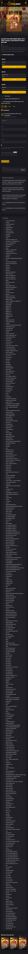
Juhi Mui (7, 499)
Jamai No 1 (8, 490)
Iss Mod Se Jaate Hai (10, 477)
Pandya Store (8, 701)
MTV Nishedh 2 (9, 665)
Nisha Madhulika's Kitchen (11, 694)
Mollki (7, 646)
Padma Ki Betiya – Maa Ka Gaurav (12, 699)
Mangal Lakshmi (9, 605)
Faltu (7, 408)
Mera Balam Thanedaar (10, 627)
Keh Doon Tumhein (9, 537)
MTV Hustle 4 (8, 661)
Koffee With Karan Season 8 (11, 554)
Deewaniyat (8, 364)
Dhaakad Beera (9, 366)
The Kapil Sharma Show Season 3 (12, 858)
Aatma (7, 237)
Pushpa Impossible (10, 723)
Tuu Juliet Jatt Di (9, 880)
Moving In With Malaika (10, 649)
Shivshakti (8, 802)
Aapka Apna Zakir (9, 231)
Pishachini (8, 713)
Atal (6, 260)
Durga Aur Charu (9, 402)
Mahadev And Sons (10, 595)
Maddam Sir (8, 591)
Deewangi (8, 362)
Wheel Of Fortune (9, 903)
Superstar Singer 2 (10, 822)
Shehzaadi (8, 795)
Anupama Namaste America (11, 253)
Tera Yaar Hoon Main (10, 836)
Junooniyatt (8, 501)
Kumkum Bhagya (9, 561)
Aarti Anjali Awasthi (10, 232)
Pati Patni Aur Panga (10, 709)
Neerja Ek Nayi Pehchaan (11, 689)
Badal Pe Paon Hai (9, 273)
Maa (7, 586)
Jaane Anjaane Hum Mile (11, 482)
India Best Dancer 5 (10, 451)
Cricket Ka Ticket (9, 342)
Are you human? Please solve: (7, 152)
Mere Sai (7, 632)
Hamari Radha (8, 434)
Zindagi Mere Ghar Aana (10, 926)
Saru (7, 769)
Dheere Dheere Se (9, 373)
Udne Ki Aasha (9, 885)
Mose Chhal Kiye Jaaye (10, 648)
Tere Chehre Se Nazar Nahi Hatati (12, 841)
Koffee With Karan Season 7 (11, 552)
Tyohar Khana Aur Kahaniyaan (12, 882)
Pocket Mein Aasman (10, 714)
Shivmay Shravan (9, 800)
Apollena (7, 256)
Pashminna (8, 708)
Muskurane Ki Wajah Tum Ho (11, 675)
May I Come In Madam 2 (10, 617)
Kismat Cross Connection (11, 549)
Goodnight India (9, 424)
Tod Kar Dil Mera (9, 867)
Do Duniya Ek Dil (9, 390)
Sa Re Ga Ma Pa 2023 (10, 747)
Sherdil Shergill (9, 797)
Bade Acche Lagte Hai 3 (10, 277)
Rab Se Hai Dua (9, 733)
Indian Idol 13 (8, 465)
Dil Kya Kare (8, 384)
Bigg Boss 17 (8, 309)
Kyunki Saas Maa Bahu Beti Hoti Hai (13, 569)
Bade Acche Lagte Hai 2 (10, 275)
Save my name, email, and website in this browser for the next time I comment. (13, 148)
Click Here (14, 66)
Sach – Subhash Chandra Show (12, 759)
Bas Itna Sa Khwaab (10, 292)
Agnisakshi (8, 246)
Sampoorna (8, 762)
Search (3, 167)
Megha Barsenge (9, 622)
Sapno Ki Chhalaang (10, 767)
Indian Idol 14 (8, 467)
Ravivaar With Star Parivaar (11, 740)
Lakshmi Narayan (9, 574)
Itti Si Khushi (8, 479)
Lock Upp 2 (8, 585)
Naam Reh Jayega (9, 684)
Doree (7, 393)
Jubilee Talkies (9, 497)
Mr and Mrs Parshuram (10, 651)
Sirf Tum (7, 808)
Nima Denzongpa (9, 692)
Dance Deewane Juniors (11, 354)
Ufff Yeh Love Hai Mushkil (11, 889)
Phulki (7, 711)
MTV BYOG (8, 653)
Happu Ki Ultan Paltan (10, 436)
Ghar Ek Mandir (9, 417)
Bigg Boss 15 (8, 306)
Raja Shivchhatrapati (10, 737)
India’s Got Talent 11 (10, 461)
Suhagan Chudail (9, 817)
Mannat (7, 608)
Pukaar (7, 720)
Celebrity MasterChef (10, 321)
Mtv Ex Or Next (9, 656)
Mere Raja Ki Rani (9, 629)
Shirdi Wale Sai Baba (10, 798)
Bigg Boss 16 (8, 308)
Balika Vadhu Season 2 (10, 285)
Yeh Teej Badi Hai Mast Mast (11, 918)
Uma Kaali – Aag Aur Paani (11, 891)
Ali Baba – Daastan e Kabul (11, 249)
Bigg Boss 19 (8, 313)
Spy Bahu (8, 814)
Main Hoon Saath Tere (10, 600)
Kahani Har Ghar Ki (9, 509)
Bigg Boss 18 (8, 311)
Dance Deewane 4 (9, 352)
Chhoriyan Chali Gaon (10, 333)
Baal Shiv (8, 265)
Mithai (7, 641)
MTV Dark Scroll (9, 655)
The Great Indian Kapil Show (11, 851)
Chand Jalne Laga (9, 328)
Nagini (7, 685)
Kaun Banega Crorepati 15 (11, 525)
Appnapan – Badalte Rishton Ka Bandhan (14, 258)
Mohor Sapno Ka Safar (10, 643)
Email (2, 133)
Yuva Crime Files (9, 921)
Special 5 (8, 812)
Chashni (7, 331)
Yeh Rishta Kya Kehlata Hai (11, 916)
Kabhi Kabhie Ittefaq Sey (11, 504)
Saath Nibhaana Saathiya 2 (11, 752)
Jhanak (7, 496)
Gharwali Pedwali (9, 419)
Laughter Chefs (9, 579)
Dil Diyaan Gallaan (9, 381)
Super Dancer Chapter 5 (11, 820)
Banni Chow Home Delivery (11, 287)
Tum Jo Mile (8, 875)
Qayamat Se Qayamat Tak (11, 728)
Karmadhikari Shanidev (10, 516)
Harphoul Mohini (9, 437)
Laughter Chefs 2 (9, 581)
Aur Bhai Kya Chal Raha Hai (11, 261)
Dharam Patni (8, 369)
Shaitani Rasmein (9, 785)
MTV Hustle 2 (8, 658)
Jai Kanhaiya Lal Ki (9, 489)
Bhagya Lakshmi (9, 299)
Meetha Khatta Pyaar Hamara (12, 620)
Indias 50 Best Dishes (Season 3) (12, 472)
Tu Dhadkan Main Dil (10, 870)
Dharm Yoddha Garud (10, 371)
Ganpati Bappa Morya (10, 415)
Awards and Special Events (11, 263)
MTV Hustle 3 (8, 660)
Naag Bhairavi (8, 679)
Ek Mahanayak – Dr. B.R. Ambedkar (13, 403)
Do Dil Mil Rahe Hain (10, 386)
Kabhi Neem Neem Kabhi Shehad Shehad (14, 506)
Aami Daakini (8, 225)
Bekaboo (8, 294)
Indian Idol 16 (8, 470)
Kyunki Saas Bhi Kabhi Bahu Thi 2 (12, 98)
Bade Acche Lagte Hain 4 (11, 278)
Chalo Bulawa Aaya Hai (10, 326)
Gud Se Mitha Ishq (9, 429)
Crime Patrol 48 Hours (10, 347)
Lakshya (7, 578)
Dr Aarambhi (8, 396)
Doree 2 (7, 395)
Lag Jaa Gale (8, 573)
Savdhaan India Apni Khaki (11, 778)
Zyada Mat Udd (9, 928)
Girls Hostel (8, 422)
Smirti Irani (7, 103)
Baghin (7, 280)
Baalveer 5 (8, 270)
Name (2, 126)
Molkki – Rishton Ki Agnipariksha (12, 644)
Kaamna (7, 502)
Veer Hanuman (9, 897)
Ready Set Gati (9, 742)
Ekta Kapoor (7, 96)
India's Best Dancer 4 (10, 456)
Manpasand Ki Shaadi (10, 610)
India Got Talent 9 (9, 453)
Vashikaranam (8, 894)
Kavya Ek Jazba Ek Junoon (11, 535)
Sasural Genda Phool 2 (10, 771)
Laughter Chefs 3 (9, 583)
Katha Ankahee (9, 523)
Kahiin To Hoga (9, 511)
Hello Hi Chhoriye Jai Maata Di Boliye (13, 441)
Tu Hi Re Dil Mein (9, 872)
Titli (6, 865)
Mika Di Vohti (8, 638)
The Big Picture (9, 850)
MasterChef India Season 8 (11, 614)
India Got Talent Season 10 (11, 455)
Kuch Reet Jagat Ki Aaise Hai (11, 559)
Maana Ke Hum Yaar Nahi (11, 588)
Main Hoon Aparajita (10, 598)
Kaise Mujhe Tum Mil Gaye (11, 514)
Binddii (7, 318)
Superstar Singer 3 (10, 824)
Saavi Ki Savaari (9, 755)
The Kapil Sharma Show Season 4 (12, 860)
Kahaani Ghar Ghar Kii (10, 508)
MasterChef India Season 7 (11, 612)
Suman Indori (8, 819)
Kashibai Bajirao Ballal (10, 518)
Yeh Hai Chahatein (9, 911)
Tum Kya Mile (8, 877)
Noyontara (8, 696)
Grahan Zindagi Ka (9, 426)
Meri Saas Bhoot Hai (10, 636)
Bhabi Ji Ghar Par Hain (10, 296)
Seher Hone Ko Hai (9, 779)
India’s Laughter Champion (11, 463)
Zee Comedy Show (10, 923)
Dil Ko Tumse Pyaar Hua (10, 383)
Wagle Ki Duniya (9, 901)
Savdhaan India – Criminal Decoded (13, 776)
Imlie (7, 448)
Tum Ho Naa (8, 873)
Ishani (7, 473)
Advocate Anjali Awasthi (11, 243)
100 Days (8, 222)
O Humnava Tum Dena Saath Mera (12, 697)
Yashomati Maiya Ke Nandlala (11, 908)
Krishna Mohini (9, 555)
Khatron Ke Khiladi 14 (10, 542)
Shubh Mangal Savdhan (10, 807)
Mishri (7, 639)
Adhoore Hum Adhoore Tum (11, 239)
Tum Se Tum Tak (9, 879)
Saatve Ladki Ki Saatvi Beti (11, 754)
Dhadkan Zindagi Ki (10, 367)
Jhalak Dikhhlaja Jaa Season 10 (12, 494)
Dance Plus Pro (9, 357)
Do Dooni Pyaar (9, 388)
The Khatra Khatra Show (11, 861)
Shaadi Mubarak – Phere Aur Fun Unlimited (14, 781)
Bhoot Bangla (8, 304)
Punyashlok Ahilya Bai (10, 721)
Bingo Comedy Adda (10, 320)
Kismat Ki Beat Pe (9, 550)
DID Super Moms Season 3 (11, 378)
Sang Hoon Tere (9, 764)
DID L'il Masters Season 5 (11, 376)
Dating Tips (8, 359)
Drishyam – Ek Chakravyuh (11, 398)
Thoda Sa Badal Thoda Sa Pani (12, 863)
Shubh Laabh (8, 805)
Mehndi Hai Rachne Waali (11, 624)
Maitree (7, 603)
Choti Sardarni (9, 338)
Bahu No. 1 (8, 284)
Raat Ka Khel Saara (9, 732)
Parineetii (8, 702)
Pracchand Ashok (9, 716)
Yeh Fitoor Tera (9, 909)
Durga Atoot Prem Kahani (11, 400)
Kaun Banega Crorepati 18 (11, 530)
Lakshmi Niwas (9, 576)
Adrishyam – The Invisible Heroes (12, 241)
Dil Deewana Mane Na (10, 379)
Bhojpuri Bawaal (9, 302)
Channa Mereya (9, 330)
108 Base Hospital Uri (10, 224)
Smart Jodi (8, 810)
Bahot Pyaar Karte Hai (10, 282)
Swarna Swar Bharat (10, 827)
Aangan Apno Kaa (9, 227)
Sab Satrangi (8, 757)
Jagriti (7, 487)
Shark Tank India (9, 786)
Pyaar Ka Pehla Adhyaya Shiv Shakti (13, 725)
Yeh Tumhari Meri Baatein (11, 920)
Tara (7, 831)
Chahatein (8, 323)
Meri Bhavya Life (9, 634)
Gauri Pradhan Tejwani (16, 101)
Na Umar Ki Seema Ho (10, 677)
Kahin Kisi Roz (8, 513)
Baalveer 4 (8, 268)
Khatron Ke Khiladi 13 (10, 540)
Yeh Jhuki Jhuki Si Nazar (10, 913)
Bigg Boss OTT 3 (9, 316)
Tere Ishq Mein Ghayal (10, 843)
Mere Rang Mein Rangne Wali (11, 631)
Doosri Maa (8, 391)
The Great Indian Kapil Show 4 (12, 856)
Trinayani (7, 868)
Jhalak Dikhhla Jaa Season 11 (12, 492)
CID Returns (8, 340)
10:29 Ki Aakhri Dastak (10, 220)
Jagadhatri (8, 484)
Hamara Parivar (9, 432)
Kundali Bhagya (9, 562)
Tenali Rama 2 (8, 832)
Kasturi (7, 521)
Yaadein (7, 906)
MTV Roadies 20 (9, 668)
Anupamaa (8, 255)
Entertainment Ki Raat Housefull (12, 405)
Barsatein (8, 290)
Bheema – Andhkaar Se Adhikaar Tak (13, 301)
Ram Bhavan (8, 738)
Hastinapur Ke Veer (10, 439)
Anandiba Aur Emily (10, 251)
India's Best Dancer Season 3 (12, 458)
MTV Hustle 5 (8, 663)
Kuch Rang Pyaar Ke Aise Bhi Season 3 (13, 557)
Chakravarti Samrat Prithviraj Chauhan (13, 325)
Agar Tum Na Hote (9, 244)
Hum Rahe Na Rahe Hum (10, 443)
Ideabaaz (8, 446)
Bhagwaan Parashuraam (10, 297)
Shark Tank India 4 (9, 788)
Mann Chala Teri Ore (10, 607)
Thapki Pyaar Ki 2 (9, 846)
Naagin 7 (7, 682)
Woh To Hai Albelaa (9, 904)
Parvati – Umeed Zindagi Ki (11, 706)
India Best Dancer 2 (10, 449)
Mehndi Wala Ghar (9, 626)
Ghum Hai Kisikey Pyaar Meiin (12, 420)
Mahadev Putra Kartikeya (11, 596)
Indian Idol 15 (8, 468)
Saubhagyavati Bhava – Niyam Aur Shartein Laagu (16, 774)
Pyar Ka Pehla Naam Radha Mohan (12, 726)
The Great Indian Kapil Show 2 (12, 853)
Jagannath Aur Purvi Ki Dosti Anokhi (13, 485)
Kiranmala (8, 547)
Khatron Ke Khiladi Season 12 (12, 545)
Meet (7, 619)
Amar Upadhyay (6, 101)
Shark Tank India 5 (9, 790)
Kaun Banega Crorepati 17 (11, 528)
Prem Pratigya (9, 718)
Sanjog (7, 766)
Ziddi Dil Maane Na (9, 925)
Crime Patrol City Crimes (11, 349)
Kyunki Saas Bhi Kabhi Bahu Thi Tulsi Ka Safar (15, 567)
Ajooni (7, 248)
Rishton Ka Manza (9, 744)
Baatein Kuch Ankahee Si (11, 272)
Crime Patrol (8, 343)
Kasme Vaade (8, 520)
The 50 (7, 848)
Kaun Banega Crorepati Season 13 (13, 532)
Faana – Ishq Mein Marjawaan (11, 407)
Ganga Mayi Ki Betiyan (10, 414)
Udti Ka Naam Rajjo (9, 887)
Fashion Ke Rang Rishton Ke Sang (12, 410)
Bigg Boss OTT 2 (9, 314)
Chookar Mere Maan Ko (10, 337)
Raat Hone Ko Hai (9, 730)
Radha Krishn (8, 735)
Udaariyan (8, 884)
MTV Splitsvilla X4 (9, 670)
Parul (7, 704)
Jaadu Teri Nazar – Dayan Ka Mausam (13, 480)
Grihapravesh (8, 427)
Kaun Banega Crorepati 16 (11, 526)
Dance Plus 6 (8, 355)
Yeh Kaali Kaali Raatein (10, 914)
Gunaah (7, 431)
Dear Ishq (8, 361)
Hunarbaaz (8, 444)
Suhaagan (8, 815)
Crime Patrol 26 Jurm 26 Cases (12, 345)
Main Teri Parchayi (9, 602)
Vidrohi (7, 899)
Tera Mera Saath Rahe (10, 834)
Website (2, 139)
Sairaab (7, 761)
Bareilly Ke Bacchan (10, 289)
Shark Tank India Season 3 (11, 793)
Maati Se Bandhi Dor (10, 590)
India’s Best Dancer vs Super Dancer (13, 460)
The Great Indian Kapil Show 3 (12, 855)
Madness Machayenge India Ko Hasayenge (14, 593)
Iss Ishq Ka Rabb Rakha (10, 475)
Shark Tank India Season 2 (11, 791)
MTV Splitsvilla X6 (9, 673)
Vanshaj (7, 892)
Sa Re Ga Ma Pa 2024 (10, 749)
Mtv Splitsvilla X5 (9, 672)
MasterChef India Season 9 (11, 615)
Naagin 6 (7, 680)
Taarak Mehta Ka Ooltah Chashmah (13, 829)
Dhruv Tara (8, 374)
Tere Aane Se (8, 838)
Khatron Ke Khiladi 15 (10, 543)
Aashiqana (8, 234)
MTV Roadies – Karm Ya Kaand (12, 667)
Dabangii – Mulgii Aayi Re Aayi (12, 350)
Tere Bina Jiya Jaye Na (10, 839)
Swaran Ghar (8, 826)
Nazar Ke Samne (9, 687)
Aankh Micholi (8, 229)
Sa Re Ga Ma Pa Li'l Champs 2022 (12, 750)
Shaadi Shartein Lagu (10, 783)
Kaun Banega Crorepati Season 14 (13, 533)
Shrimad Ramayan (9, 803)
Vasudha (7, 896)
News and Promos (9, 691)
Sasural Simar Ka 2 (9, 773)
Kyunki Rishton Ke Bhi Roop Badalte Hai (14, 564)
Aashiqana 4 (8, 236)
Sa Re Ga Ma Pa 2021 (10, 745)
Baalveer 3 (8, 267)
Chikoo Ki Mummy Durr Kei (11, 335)
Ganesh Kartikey (9, 412)
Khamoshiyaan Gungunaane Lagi (12, 538)
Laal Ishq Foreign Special (11, 571)
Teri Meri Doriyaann (10, 844)
